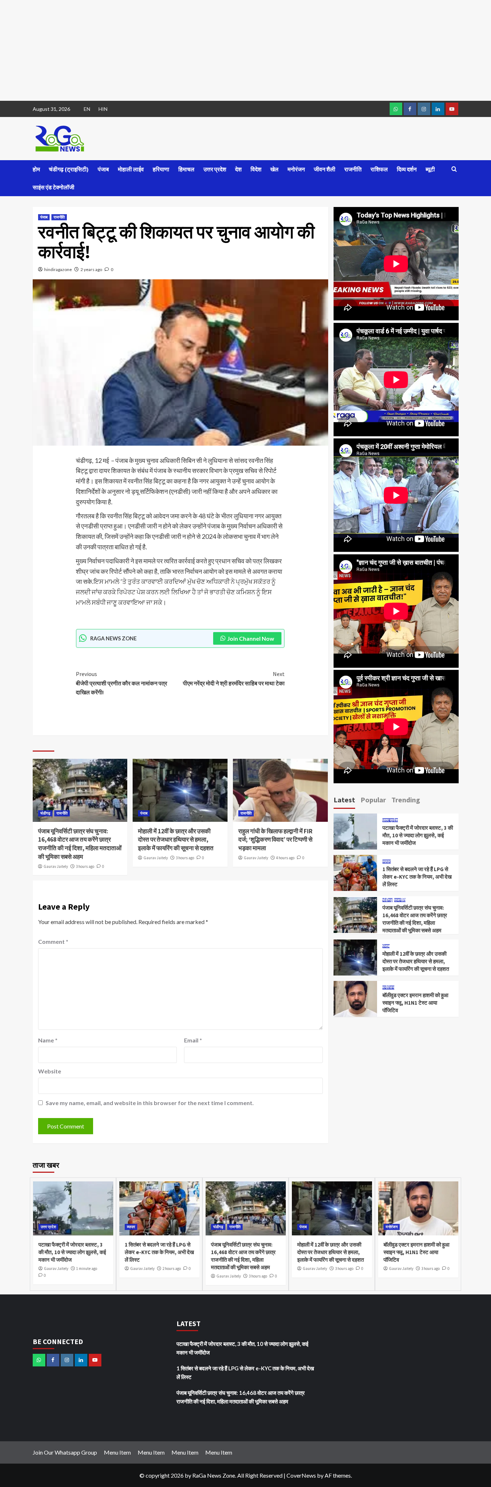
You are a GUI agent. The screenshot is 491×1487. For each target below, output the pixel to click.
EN (87, 109)
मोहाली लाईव (131, 169)
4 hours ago (285, 857)
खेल (274, 169)
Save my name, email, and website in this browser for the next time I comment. (150, 1102)
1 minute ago (86, 1268)
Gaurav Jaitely (55, 866)
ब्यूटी (430, 169)
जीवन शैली (324, 169)
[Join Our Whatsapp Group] (396, 109)
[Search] (454, 169)
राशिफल (379, 169)
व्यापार (386, 862)
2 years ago (91, 269)
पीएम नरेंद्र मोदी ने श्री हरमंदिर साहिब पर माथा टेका (234, 678)
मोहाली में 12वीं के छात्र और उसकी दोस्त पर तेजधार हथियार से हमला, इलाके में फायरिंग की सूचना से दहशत (176, 839)
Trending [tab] (405, 799)
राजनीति (353, 169)
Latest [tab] (344, 799)
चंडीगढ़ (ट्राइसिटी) (69, 169)
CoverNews (301, 1475)
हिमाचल (186, 169)
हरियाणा (161, 169)
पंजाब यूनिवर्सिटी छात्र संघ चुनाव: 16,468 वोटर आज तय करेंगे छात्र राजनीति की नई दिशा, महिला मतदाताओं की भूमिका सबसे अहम (79, 844)
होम (36, 169)
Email (193, 1040)
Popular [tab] (373, 799)
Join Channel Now (250, 638)
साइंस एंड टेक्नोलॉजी (53, 187)
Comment (53, 941)
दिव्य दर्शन (407, 169)
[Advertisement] (215, 50)
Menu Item (117, 1452)
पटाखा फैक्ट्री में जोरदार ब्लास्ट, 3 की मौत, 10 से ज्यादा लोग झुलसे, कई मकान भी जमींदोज (417, 835)
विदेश (256, 169)
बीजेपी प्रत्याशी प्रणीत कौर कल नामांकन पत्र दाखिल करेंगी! (121, 683)
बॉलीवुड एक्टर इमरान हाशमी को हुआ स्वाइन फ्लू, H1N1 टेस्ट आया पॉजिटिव (415, 1003)
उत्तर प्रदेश (214, 169)
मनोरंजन (296, 169)
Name (48, 1040)
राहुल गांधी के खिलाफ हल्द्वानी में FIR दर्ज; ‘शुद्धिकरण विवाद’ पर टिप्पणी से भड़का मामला (275, 839)
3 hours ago (85, 866)
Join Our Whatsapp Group (65, 1452)
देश (238, 169)
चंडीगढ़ (45, 813)
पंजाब (103, 169)
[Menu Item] (410, 109)
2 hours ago (171, 1268)
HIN (102, 109)
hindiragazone (58, 269)
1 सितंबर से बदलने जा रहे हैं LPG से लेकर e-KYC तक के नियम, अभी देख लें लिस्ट (417, 877)
